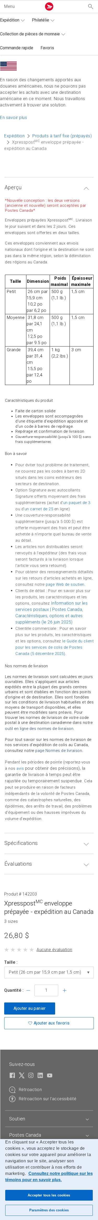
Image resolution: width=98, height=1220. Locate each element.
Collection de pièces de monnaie (30, 33)
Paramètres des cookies (49, 1210)
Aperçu (12, 187)
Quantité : (14, 990)
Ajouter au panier (30, 1008)
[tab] (49, 1119)
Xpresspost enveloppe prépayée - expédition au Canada (49, 907)
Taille (9, 962)
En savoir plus (13, 117)
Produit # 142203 (20, 894)
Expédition (9, 20)
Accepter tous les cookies (49, 1195)
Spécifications (21, 843)
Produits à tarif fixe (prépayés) (62, 135)
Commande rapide (16, 47)
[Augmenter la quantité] (64, 990)
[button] (22, 6)
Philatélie (40, 20)
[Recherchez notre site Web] (91, 6)
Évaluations (18, 864)
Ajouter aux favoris (52, 1023)
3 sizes (11, 922)
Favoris (47, 47)
